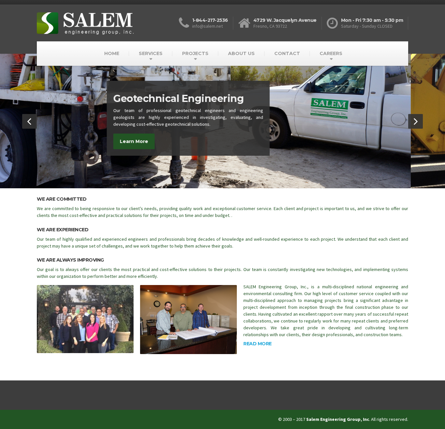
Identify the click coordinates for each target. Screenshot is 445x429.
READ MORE (257, 344)
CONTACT (287, 53)
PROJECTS (195, 53)
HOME (111, 53)
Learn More (168, 148)
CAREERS (331, 53)
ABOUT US (241, 53)
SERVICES (151, 53)
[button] (29, 121)
